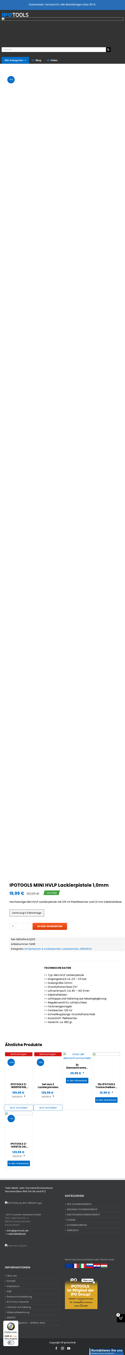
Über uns (12, 1275)
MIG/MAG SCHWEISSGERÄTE (82, 1209)
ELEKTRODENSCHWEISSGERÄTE (83, 1214)
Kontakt (11, 1281)
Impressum (13, 1286)
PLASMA (71, 1219)
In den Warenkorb (49, 926)
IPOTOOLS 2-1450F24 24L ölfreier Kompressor (19, 1148)
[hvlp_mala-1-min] (62, 473)
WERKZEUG (86, 948)
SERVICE (11, 1317)
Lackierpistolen (70, 948)
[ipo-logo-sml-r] (15, 14)
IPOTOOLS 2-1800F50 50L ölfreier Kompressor (19, 1089)
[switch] (11, 1343)
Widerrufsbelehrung (18, 1312)
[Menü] (16, 1323)
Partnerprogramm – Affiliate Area (26, 1322)
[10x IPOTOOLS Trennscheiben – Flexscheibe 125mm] (106, 1066)
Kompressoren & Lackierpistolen (43, 948)
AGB (9, 1291)
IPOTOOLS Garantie (18, 1302)
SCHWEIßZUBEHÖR (77, 1225)
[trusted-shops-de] (62, 18)
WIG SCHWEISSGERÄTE (79, 1204)
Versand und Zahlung (19, 1307)
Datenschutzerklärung (19, 1296)
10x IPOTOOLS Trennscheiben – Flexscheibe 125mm (106, 1089)
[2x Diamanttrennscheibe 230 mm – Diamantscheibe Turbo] (77, 1056)
